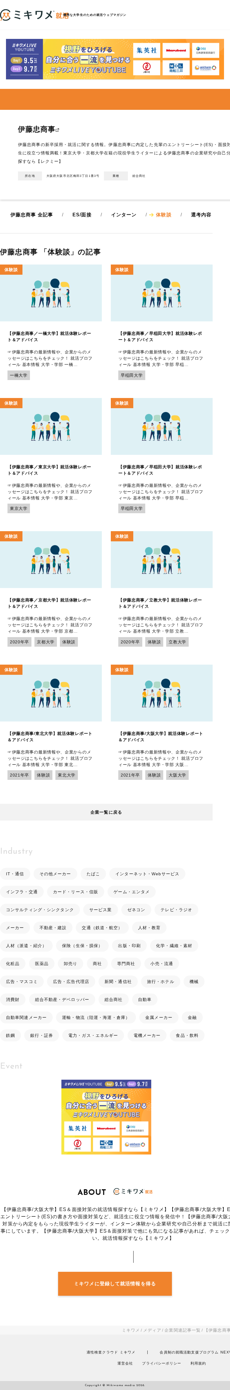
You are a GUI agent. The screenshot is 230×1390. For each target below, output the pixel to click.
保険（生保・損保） (82, 945)
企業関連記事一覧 (182, 1330)
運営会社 (125, 1363)
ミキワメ (131, 1330)
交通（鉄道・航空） (102, 927)
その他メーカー (55, 873)
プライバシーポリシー (161, 1363)
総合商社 (113, 999)
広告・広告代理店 (71, 981)
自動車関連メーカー (26, 1017)
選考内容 (201, 214)
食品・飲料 (187, 1035)
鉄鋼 (10, 1035)
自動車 (145, 999)
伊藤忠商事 (37, 129)
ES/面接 (82, 214)
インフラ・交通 (22, 891)
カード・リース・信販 (75, 891)
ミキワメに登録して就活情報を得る (115, 1283)
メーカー (15, 927)
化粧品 (12, 963)
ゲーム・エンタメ (132, 891)
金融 (192, 1017)
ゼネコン (136, 909)
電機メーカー (147, 1035)
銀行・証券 (41, 1035)
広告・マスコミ (22, 981)
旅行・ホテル (160, 981)
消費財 (12, 999)
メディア (152, 1330)
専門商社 (126, 963)
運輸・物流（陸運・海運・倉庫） (96, 1017)
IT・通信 (15, 873)
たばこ (93, 873)
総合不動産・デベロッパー (62, 999)
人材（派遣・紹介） (26, 945)
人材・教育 (149, 927)
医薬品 (42, 963)
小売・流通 (161, 963)
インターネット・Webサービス (147, 873)
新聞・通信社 (118, 981)
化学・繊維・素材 (174, 945)
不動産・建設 (53, 927)
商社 (97, 963)
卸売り (70, 963)
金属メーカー (158, 1017)
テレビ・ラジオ (176, 909)
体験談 (163, 214)
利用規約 (198, 1363)
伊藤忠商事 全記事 (31, 214)
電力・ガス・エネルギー (93, 1035)
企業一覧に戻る (106, 812)
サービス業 (100, 909)
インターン (124, 214)
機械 (194, 981)
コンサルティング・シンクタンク (40, 909)
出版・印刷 (129, 945)
